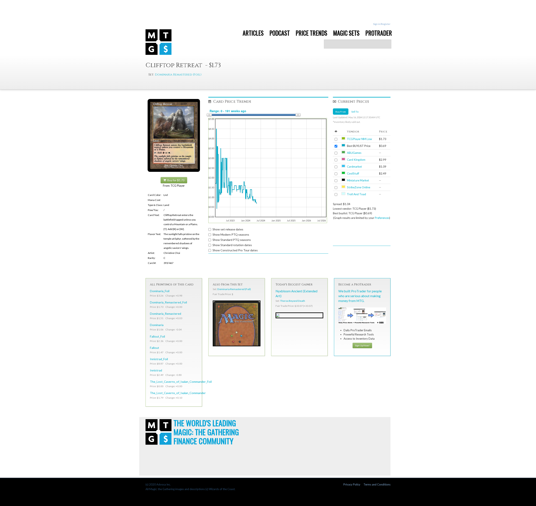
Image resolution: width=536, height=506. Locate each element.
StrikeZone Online (358, 187)
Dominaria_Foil (159, 291)
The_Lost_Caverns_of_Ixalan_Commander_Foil (181, 381)
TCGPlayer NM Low (359, 139)
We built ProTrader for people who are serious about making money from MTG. (360, 296)
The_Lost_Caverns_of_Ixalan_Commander (178, 393)
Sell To (354, 111)
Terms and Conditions (376, 484)
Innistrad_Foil (159, 359)
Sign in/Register (381, 24)
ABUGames (354, 152)
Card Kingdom (356, 159)
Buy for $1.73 (175, 180)
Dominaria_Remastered (165, 313)
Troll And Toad (356, 194)
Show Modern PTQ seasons (231, 234)
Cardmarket (354, 166)
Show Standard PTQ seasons (232, 239)
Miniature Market (358, 180)
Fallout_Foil (157, 336)
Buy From (340, 111)
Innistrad (156, 370)
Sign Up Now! (362, 345)
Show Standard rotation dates (232, 245)
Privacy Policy (351, 484)
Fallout (154, 347)
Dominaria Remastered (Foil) (178, 75)
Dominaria (157, 325)
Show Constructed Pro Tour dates (235, 250)
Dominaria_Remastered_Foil (168, 302)
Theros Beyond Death (292, 300)
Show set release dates (228, 229)
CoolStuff (353, 173)
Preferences (382, 218)
